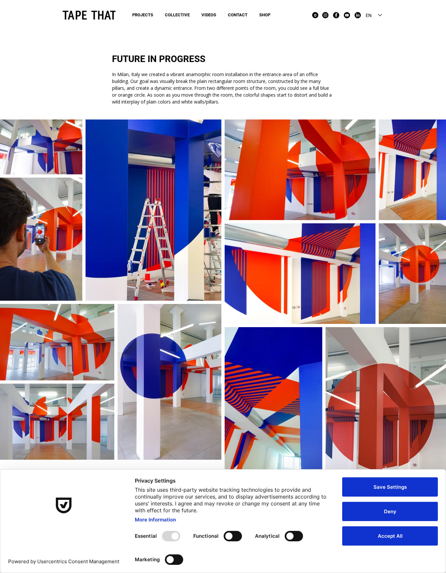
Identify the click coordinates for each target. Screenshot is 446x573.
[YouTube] (347, 15)
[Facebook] (336, 15)
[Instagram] (325, 15)
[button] (315, 15)
